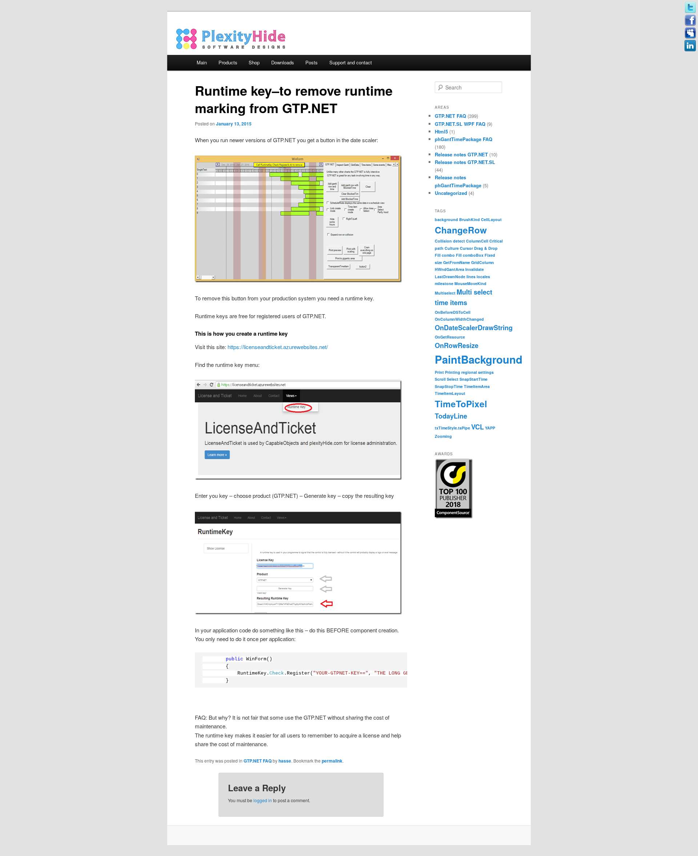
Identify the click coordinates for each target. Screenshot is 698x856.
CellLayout (491, 219)
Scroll (440, 379)
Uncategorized (451, 192)
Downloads (282, 62)
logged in (262, 800)
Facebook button (690, 20)
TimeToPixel (461, 403)
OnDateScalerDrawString (474, 327)
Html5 (441, 131)
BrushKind (469, 219)
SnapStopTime (449, 386)
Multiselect (445, 293)
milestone (444, 283)
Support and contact (350, 62)
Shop (254, 62)
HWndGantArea (449, 269)
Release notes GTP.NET (461, 154)
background (446, 219)
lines (471, 276)
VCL (477, 427)
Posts (311, 62)
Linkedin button (690, 46)
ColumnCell (477, 241)
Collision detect (450, 241)
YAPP (490, 428)
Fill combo (445, 255)
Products (227, 62)
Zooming (443, 436)
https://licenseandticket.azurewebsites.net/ (278, 347)
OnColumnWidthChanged (459, 319)
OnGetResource (450, 337)
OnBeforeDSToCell (452, 312)
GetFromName (456, 262)
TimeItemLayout (450, 393)
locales (483, 276)
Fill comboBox (470, 255)
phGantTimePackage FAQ (463, 139)
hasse (284, 760)
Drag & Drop (486, 248)
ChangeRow (461, 230)
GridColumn (482, 262)
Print (439, 372)
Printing (452, 372)
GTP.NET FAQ (258, 760)
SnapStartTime (474, 379)
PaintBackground (478, 359)
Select (452, 379)
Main (202, 62)
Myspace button (690, 33)
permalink (332, 760)
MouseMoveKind (470, 283)
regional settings (477, 372)
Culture (452, 248)
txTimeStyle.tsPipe (452, 428)
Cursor (466, 248)
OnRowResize (456, 345)
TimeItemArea (477, 386)
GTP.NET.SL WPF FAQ (460, 123)
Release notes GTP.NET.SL (465, 162)
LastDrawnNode (450, 276)
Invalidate (474, 269)
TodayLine (451, 416)
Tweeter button (690, 7)
